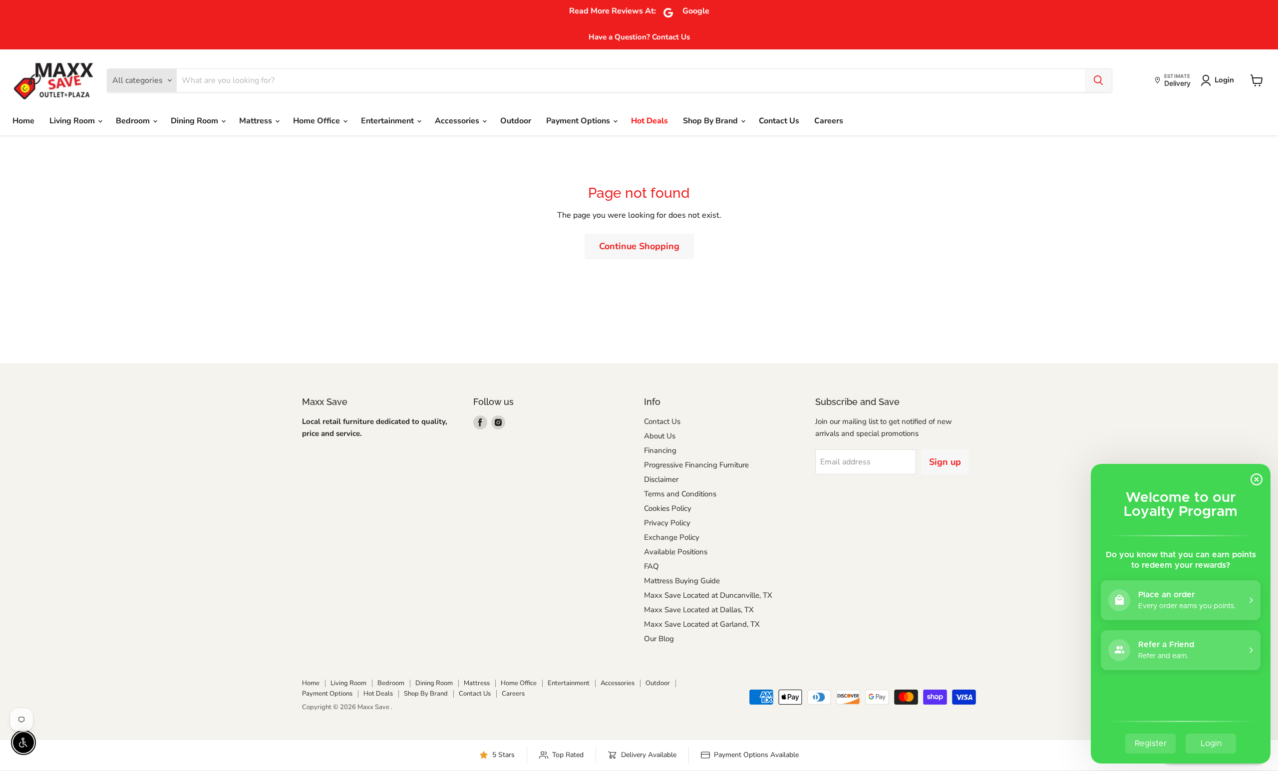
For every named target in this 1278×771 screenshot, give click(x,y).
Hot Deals (649, 120)
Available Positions (675, 552)
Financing (660, 450)
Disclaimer (661, 479)
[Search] (1098, 80)
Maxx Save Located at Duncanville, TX (708, 595)
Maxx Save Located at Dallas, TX (699, 610)
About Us (659, 436)
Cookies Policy (667, 508)
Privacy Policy (667, 523)
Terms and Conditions (680, 494)
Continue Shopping (639, 246)
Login (1224, 80)
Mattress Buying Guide (682, 581)
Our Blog (659, 639)
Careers (828, 120)
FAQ (651, 566)
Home (23, 120)
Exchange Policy (671, 537)
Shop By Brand (711, 120)
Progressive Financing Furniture (696, 465)
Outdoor (515, 120)
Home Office (317, 120)
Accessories (458, 120)
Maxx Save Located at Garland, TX (702, 624)
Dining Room (195, 120)
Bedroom (134, 120)
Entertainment (388, 120)
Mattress (256, 120)
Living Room (73, 120)
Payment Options (579, 120)
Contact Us (779, 120)
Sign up (945, 462)
